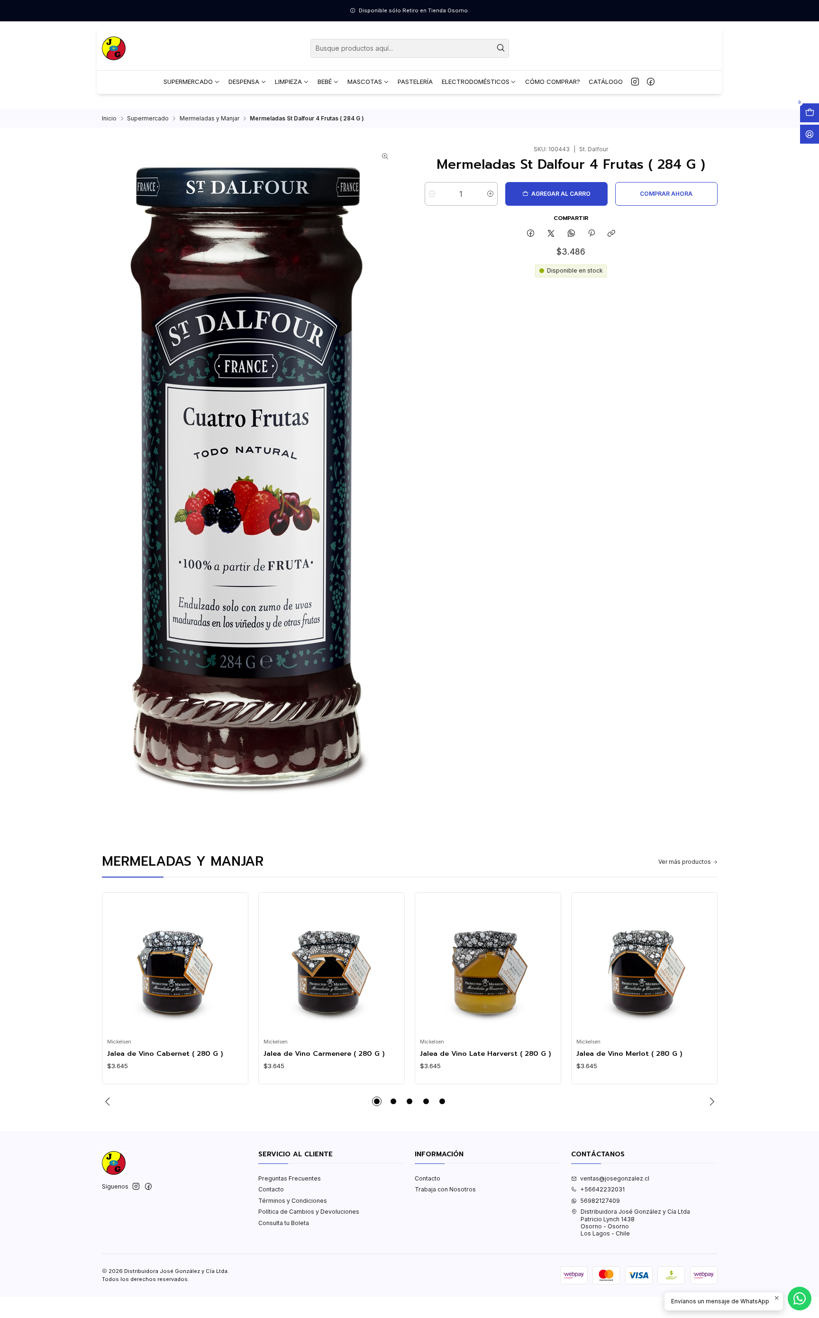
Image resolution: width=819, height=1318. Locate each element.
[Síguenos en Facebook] (650, 82)
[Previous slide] (109, 1101)
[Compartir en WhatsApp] (571, 233)
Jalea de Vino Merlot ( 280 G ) (629, 1053)
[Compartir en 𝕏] (551, 233)
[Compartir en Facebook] (531, 233)
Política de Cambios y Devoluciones (308, 1211)
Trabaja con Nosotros (445, 1189)
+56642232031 (602, 1189)
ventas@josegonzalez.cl (614, 1178)
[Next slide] (710, 1101)
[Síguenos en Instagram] (635, 82)
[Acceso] (809, 134)
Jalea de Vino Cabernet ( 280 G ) (165, 1053)
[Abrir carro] (809, 112)
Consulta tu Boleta (283, 1222)
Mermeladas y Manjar (209, 118)
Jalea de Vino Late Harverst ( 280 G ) (485, 1053)
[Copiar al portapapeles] (612, 233)
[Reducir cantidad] (432, 194)
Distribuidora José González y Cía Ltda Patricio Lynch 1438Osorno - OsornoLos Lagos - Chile (635, 1222)
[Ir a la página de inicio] (114, 48)
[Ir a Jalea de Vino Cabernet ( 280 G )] (175, 966)
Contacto (271, 1189)
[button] (376, 1101)
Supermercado (148, 118)
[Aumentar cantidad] (490, 194)
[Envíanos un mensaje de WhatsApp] (799, 1298)
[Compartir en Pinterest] (591, 233)
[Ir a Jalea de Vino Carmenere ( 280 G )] (331, 966)
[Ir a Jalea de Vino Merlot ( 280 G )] (644, 966)
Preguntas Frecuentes (289, 1178)
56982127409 (600, 1200)
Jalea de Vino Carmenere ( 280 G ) (324, 1053)
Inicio (109, 118)
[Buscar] (501, 48)
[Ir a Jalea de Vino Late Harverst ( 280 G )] (487, 966)
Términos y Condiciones (292, 1200)
